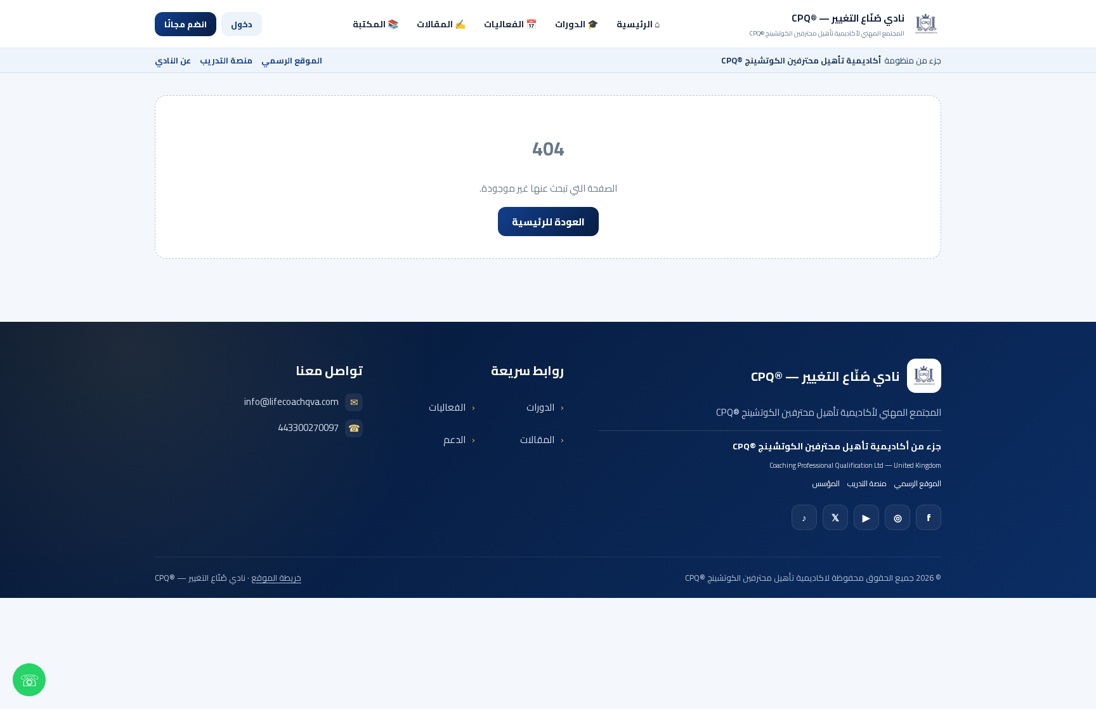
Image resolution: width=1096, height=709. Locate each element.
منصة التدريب (226, 60)
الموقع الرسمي (291, 60)
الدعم (454, 439)
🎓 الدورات (576, 24)
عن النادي (173, 60)
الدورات (540, 407)
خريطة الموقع (276, 577)
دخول (241, 24)
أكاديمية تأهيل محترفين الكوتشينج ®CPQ (821, 446)
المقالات (537, 439)
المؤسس (826, 483)
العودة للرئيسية (548, 222)
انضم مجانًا (185, 24)
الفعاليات (447, 407)
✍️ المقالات (441, 24)
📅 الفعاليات (510, 24)
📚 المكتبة (375, 24)
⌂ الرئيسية (638, 24)
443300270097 (319, 428)
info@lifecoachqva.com (301, 402)
